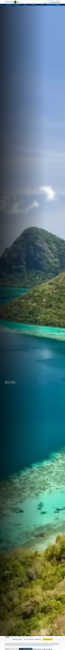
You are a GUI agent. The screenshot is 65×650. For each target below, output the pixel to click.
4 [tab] (34, 598)
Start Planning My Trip (47, 639)
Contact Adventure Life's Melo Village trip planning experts (30, 645)
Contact (42, 4)
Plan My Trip (34, 4)
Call (37, 639)
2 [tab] (31, 598)
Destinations (9, 4)
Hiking (50, 644)
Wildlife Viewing (45, 644)
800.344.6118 (55, 2)
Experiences (17, 4)
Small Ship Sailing (56, 644)
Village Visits (40, 644)
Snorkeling (36, 644)
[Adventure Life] (12, 1)
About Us (25, 4)
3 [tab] (33, 598)
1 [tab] (30, 598)
